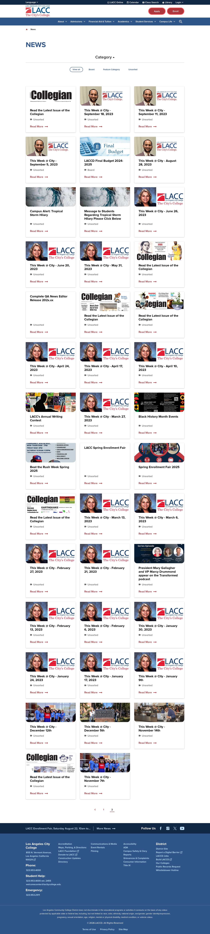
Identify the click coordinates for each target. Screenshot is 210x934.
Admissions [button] (76, 21)
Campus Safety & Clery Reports (135, 852)
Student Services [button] (144, 21)
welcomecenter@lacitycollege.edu (43, 884)
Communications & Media (104, 844)
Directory (63, 861)
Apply (157, 11)
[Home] (57, 11)
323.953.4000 (33, 870)
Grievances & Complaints (136, 858)
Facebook (161, 828)
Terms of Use (89, 929)
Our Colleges (162, 863)
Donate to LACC (66, 854)
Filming (94, 851)
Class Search (152, 2)
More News (104, 828)
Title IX (127, 865)
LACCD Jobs (162, 856)
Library (168, 2)
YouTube (182, 828)
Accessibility (129, 844)
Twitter (175, 828)
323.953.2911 (33, 895)
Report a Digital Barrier (168, 852)
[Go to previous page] (95, 809)
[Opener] (207, 831)
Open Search (180, 21)
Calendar (134, 2)
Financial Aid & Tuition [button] (100, 21)
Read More (36, 126)
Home (27, 29)
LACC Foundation (67, 851)
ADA (125, 847)
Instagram (168, 828)
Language (31, 2)
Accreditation (65, 844)
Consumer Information (134, 861)
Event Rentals (98, 847)
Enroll (176, 11)
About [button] (61, 21)
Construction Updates (69, 858)
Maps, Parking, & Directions (72, 847)
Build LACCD (162, 859)
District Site (162, 848)
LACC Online (116, 2)
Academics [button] (123, 21)
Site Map (123, 929)
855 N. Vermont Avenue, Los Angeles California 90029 (38, 856)
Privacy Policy (107, 929)
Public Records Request (168, 866)
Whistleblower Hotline (167, 870)
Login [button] (178, 2)
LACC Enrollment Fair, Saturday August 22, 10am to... (58, 828)
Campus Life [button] (165, 21)
